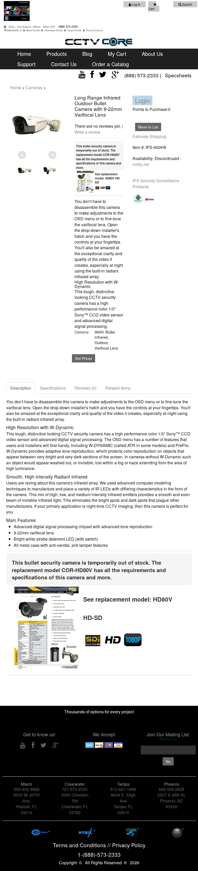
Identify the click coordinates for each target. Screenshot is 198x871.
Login (142, 100)
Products (56, 53)
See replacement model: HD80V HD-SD (107, 178)
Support (26, 64)
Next (52, 155)
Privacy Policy (128, 845)
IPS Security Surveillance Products (156, 184)
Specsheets (178, 75)
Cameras (34, 87)
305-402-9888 (26, 789)
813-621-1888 (123, 789)
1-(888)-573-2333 (99, 854)
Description (20, 388)
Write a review (88, 132)
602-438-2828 (171, 789)
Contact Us (64, 64)
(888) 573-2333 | (143, 75)
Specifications (53, 388)
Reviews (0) (85, 388)
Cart (151, 8)
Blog (87, 53)
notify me (141, 164)
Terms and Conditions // (82, 845)
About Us (152, 53)
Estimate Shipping (149, 136)
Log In (136, 4)
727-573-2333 (75, 789)
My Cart (117, 53)
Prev (22, 155)
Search (186, 4)
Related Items (117, 388)
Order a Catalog (110, 64)
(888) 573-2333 (67, 26)
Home (24, 53)
